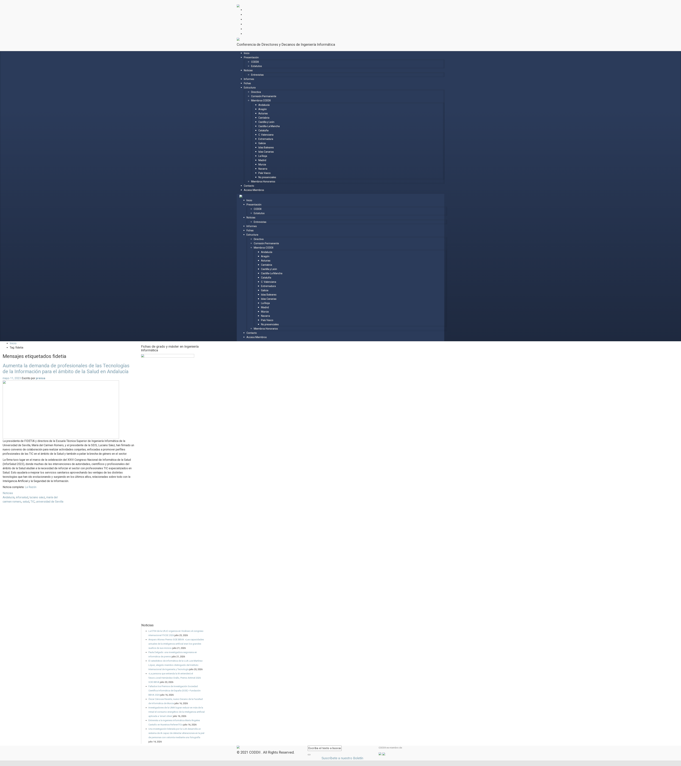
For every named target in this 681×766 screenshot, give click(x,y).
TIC (33, 501)
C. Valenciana (265, 134)
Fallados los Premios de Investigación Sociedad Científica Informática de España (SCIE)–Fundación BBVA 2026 (174, 690)
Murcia (262, 164)
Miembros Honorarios (263, 181)
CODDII (255, 61)
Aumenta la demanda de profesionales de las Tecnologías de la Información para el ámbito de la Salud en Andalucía (66, 368)
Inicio (247, 53)
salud (26, 501)
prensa (40, 378)
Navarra (262, 168)
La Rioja (262, 156)
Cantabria (263, 117)
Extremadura (265, 139)
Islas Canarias (266, 151)
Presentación (251, 57)
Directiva (256, 92)
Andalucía (264, 105)
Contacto (249, 185)
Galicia (262, 143)
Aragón (262, 109)
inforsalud (22, 497)
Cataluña (263, 130)
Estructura (250, 87)
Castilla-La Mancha (269, 126)
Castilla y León (266, 122)
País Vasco (264, 173)
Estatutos (256, 66)
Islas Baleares (266, 147)
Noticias (248, 70)
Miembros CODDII (261, 100)
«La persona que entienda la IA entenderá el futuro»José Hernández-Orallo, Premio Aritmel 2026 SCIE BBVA (174, 677)
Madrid (262, 160)
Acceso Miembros (254, 190)
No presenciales (267, 177)
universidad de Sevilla (49, 501)
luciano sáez (37, 497)
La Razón (30, 487)
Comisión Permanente (263, 96)
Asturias (263, 113)
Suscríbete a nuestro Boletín (342, 758)
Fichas (247, 83)
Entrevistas (257, 74)
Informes (249, 79)
